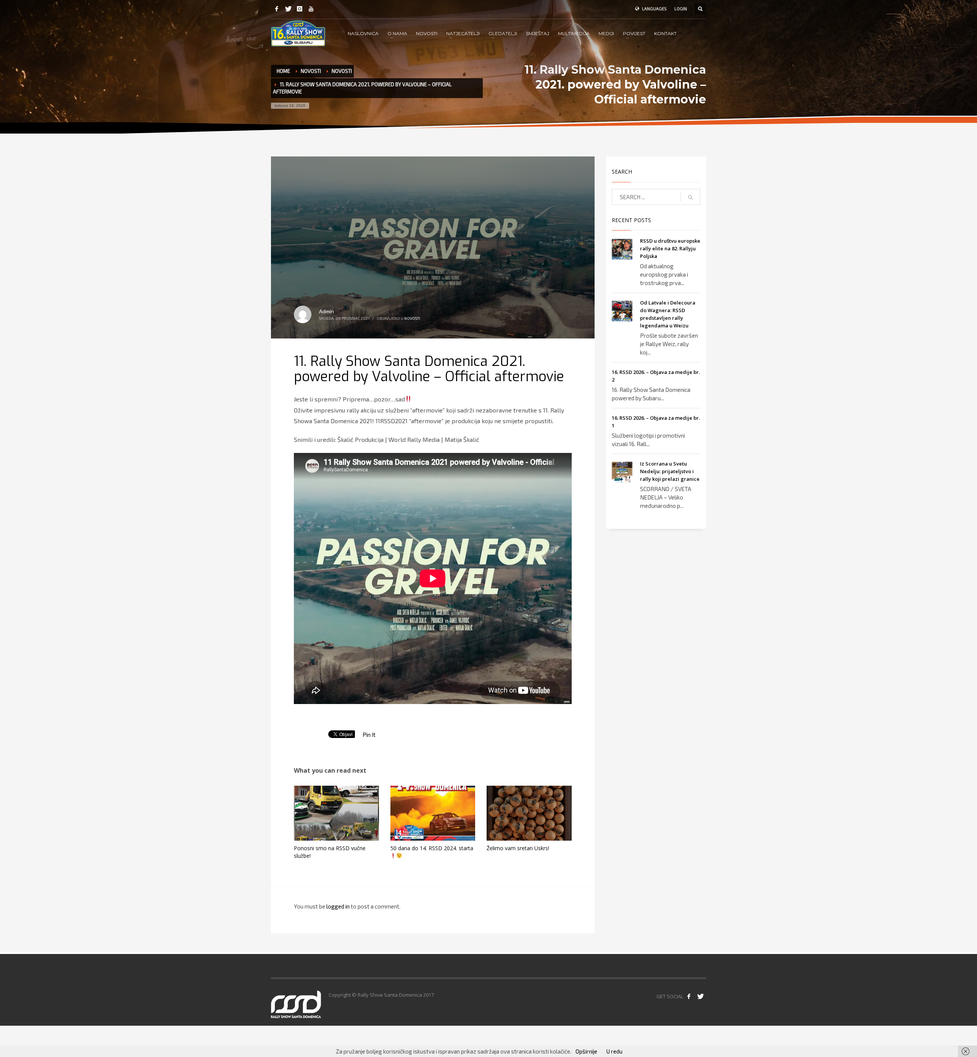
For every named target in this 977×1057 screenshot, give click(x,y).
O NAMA (397, 33)
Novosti (311, 71)
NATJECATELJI (463, 33)
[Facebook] (276, 9)
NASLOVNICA (363, 33)
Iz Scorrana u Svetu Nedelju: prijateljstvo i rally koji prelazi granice (670, 471)
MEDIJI (606, 33)
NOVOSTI (426, 33)
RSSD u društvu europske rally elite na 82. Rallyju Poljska (670, 248)
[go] (690, 197)
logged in (338, 906)
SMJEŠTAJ (537, 33)
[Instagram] (299, 9)
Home (283, 71)
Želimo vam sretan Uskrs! (518, 848)
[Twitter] (288, 9)
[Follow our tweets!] (700, 996)
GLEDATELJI (502, 33)
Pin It (369, 734)
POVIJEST (634, 33)
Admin (326, 311)
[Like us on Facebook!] (689, 996)
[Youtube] (311, 9)
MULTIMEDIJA (574, 33)
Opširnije (586, 1051)
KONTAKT (665, 33)
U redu (614, 1051)
